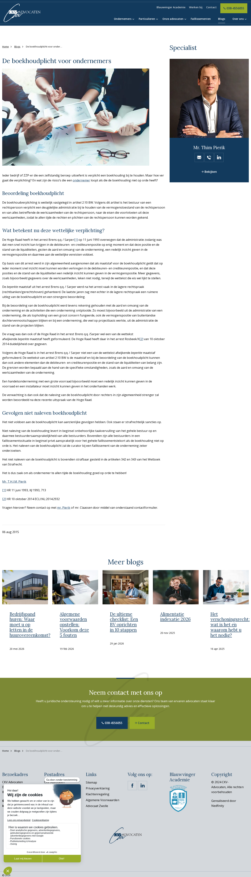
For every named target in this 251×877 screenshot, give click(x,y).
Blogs (221, 19)
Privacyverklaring (98, 788)
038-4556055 (235, 8)
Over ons (238, 19)
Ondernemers (122, 19)
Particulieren (147, 19)
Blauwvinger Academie (171, 7)
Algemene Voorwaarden (102, 800)
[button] (83, 117)
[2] (141, 339)
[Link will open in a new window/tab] (132, 785)
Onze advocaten (172, 19)
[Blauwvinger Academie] (178, 798)
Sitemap (91, 782)
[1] (76, 240)
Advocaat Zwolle (97, 806)
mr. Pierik (63, 507)
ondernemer (81, 180)
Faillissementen (201, 19)
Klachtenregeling (97, 794)
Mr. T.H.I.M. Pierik (14, 482)
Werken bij (195, 7)
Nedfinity (217, 806)
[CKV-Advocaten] (22, 13)
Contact (211, 7)
